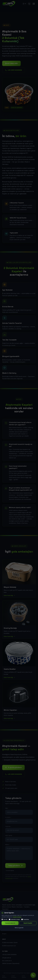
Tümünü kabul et (10, 923)
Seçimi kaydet (28, 923)
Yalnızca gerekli (19, 927)
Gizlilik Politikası (17, 917)
